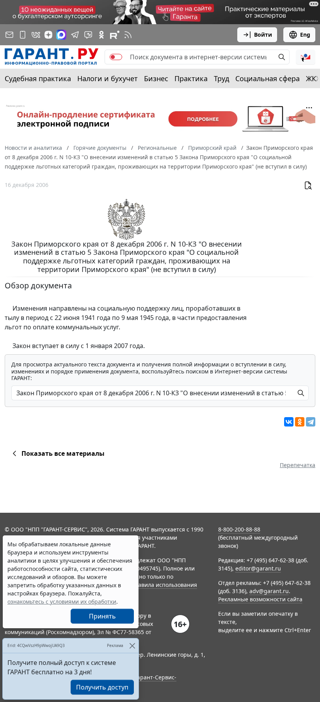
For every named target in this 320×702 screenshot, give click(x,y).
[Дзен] (48, 35)
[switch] (116, 57)
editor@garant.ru (258, 568)
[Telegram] (310, 422)
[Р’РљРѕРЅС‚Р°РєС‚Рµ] (288, 422)
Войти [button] (263, 34)
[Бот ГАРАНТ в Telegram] (88, 34)
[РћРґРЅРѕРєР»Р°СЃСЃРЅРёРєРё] (299, 422)
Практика (191, 78)
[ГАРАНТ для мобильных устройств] (22, 34)
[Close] (132, 646)
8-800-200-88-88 (239, 529)
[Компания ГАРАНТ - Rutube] (114, 34)
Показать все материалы (63, 453)
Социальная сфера (267, 78)
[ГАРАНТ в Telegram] (75, 34)
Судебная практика (38, 78)
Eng (305, 34)
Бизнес (156, 78)
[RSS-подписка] (128, 34)
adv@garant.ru (269, 591)
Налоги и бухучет (107, 78)
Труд (221, 78)
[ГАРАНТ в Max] (61, 35)
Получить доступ (102, 687)
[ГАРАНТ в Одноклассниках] (101, 34)
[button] (305, 57)
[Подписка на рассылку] (9, 34)
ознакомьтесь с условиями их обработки (61, 601)
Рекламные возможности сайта (260, 599)
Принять (102, 616)
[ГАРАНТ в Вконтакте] (36, 34)
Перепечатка (297, 465)
